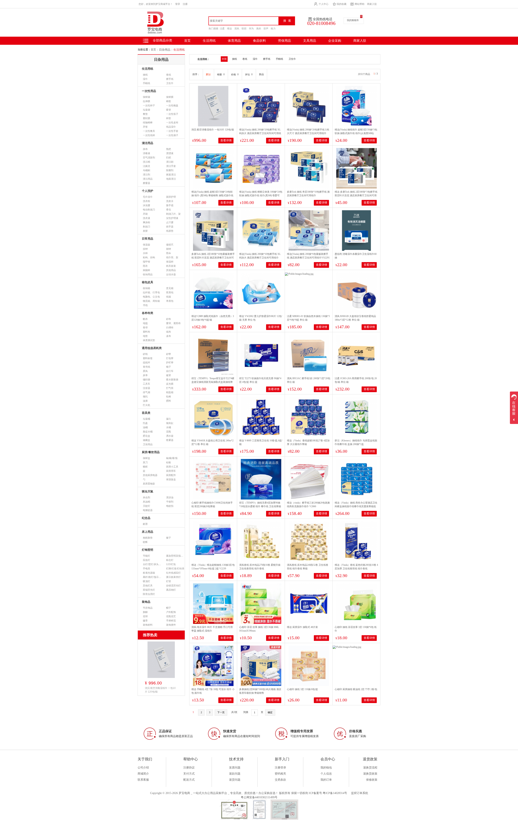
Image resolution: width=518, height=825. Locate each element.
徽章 (145, 620)
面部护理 (171, 196)
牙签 (145, 126)
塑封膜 (146, 118)
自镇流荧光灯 (173, 585)
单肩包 (169, 301)
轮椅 (168, 396)
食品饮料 (259, 40)
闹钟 (168, 249)
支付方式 (189, 773)
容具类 (146, 412)
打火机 (146, 405)
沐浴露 (146, 205)
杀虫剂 (146, 497)
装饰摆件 (171, 624)
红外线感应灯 (173, 572)
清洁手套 (171, 166)
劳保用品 (284, 40)
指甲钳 (146, 261)
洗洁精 (146, 161)
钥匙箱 (169, 392)
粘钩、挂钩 (149, 257)
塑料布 (146, 331)
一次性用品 (149, 91)
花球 (145, 616)
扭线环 (146, 362)
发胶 (145, 230)
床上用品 (147, 531)
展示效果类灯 (173, 577)
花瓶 (168, 431)
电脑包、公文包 (151, 296)
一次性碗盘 (172, 105)
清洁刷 (169, 161)
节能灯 (146, 555)
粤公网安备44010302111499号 (259, 797)
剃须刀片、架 (173, 213)
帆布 (145, 319)
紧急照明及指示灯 (176, 555)
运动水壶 (171, 274)
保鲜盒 (146, 458)
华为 (251, 28)
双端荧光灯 (149, 589)
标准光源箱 (149, 572)
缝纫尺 (169, 244)
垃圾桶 (146, 418)
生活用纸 (209, 40)
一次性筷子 (172, 114)
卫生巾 (169, 83)
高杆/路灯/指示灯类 (153, 577)
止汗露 (169, 222)
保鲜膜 (169, 97)
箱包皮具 (147, 282)
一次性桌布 (172, 122)
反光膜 (169, 383)
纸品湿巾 (171, 126)
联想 (244, 28)
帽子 (168, 607)
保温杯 (169, 261)
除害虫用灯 (149, 594)
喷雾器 (169, 440)
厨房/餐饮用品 (151, 452)
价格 (234, 74)
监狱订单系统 (359, 793)
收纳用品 (148, 274)
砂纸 (145, 354)
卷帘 (145, 327)
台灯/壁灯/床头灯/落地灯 (156, 564)
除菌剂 (169, 170)
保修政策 (371, 779)
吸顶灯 (146, 581)
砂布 (168, 319)
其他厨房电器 (150, 475)
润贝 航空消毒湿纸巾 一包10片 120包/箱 (212, 129)
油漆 (145, 400)
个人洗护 (147, 190)
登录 (177, 4)
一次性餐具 (149, 131)
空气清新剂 (149, 157)
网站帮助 (359, 4)
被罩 (168, 375)
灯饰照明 (147, 549)
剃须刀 (146, 226)
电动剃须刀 (149, 209)
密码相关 (280, 773)
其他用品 (171, 270)
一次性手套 (172, 131)
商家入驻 (372, 4)
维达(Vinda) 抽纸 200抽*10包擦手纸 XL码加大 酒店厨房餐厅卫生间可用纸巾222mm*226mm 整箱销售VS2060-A (260, 258)
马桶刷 (146, 170)
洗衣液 (146, 218)
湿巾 (145, 79)
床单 (145, 375)
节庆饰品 (148, 607)
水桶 (168, 427)
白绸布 (169, 327)
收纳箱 (146, 288)
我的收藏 (341, 4)
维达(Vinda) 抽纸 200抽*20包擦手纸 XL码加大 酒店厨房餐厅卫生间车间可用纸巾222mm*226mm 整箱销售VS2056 (260, 133)
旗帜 (145, 612)
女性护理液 (172, 218)
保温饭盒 (171, 479)
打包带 (169, 358)
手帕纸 (146, 83)
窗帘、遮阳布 (173, 323)
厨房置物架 (149, 483)
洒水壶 (169, 435)
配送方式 (189, 779)
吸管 (168, 109)
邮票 (145, 524)
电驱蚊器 (148, 510)
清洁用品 (147, 143)
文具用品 (309, 40)
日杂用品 (164, 49)
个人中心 (323, 4)
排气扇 (146, 392)
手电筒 (146, 568)
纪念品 (146, 518)
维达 (229, 28)
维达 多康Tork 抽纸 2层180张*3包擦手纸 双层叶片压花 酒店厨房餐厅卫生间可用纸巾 (356, 195)
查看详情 (226, 140)
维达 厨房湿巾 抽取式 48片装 (302, 627)
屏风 (145, 371)
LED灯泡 (171, 564)
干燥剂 (169, 501)
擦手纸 (169, 79)
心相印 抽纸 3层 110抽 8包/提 (302, 689)
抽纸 (145, 74)
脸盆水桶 (148, 431)
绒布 (168, 331)
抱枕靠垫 (148, 537)
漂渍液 (169, 153)
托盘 (145, 423)
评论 (248, 74)
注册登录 (280, 767)
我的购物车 (353, 20)
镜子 (168, 366)
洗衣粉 (146, 201)
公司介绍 (143, 767)
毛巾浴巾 (148, 196)
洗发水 (169, 201)
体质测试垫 (149, 340)
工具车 (146, 383)
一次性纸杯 (149, 135)
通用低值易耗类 (152, 348)
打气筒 (169, 388)
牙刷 (145, 213)
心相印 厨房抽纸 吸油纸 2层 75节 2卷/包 (356, 689)
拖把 (168, 149)
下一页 (221, 712)
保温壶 (146, 244)
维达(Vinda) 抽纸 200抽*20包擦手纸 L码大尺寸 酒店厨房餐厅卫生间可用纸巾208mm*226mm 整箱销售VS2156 (308, 133)
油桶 (145, 427)
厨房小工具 (172, 466)
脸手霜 (169, 205)
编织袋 (146, 379)
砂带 (168, 354)
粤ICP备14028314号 (335, 793)
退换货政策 (370, 773)
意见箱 (169, 288)
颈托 (145, 396)
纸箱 (168, 296)
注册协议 (189, 767)
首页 (153, 49)
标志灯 (169, 560)
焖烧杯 (146, 270)
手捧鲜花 (171, 620)
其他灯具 (148, 585)
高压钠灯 (171, 589)
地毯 (145, 323)
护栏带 (169, 362)
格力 (273, 28)
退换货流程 (370, 767)
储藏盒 (146, 440)
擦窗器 (146, 183)
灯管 (168, 581)
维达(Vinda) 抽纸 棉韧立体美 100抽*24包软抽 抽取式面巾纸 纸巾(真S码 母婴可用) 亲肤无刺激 (260, 195)
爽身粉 (146, 222)
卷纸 (168, 74)
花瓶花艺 (171, 616)
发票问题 (234, 767)
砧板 (168, 462)
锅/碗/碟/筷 (172, 458)
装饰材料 (148, 624)
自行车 (169, 371)
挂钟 (145, 249)
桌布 (168, 336)
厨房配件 (171, 475)
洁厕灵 (146, 166)
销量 (220, 74)
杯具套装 (171, 266)
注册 (185, 4)
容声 (265, 28)
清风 (236, 28)
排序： (196, 74)
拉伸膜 (146, 101)
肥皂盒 (146, 435)
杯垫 (168, 118)
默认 (208, 74)
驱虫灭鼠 (147, 491)
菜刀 (145, 462)
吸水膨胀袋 (172, 379)
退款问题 (234, 773)
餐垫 (145, 114)
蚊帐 (145, 542)
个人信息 (326, 773)
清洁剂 (146, 174)
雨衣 (145, 266)
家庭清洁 (171, 174)
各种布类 (147, 313)
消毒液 (146, 153)
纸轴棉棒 (148, 122)
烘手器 (169, 226)
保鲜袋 (146, 97)
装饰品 (146, 601)
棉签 (168, 101)
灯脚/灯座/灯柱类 (175, 568)
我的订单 (326, 779)
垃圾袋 (146, 109)
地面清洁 (171, 178)
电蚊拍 (169, 506)
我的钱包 (326, 767)
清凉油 (169, 497)
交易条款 (280, 779)
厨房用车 (171, 471)
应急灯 (146, 560)
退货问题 (234, 779)
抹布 (145, 149)
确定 (270, 712)
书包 (145, 305)
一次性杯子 (149, 105)
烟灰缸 (169, 423)
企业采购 (334, 40)
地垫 (145, 336)
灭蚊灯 (146, 506)
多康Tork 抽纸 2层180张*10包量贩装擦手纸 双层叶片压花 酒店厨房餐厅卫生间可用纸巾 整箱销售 (213, 258)
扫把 (168, 157)
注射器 (146, 388)
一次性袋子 (172, 135)
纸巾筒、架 (172, 257)
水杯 (145, 253)
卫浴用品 (148, 444)
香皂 (168, 209)
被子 (168, 537)
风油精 (146, 501)
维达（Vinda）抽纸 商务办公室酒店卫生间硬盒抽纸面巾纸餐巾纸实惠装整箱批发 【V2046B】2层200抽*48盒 (356, 506)
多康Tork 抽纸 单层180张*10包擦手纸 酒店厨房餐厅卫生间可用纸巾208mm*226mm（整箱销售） (308, 195)
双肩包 (169, 292)
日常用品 (147, 238)
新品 (261, 74)
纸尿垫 (169, 230)
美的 (258, 28)
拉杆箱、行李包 (151, 292)
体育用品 (234, 40)
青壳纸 (146, 366)
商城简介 (143, 773)
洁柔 (222, 28)
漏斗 (168, 418)
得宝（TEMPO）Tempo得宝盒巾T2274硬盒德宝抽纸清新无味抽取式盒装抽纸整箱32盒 (212, 382)
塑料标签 (148, 358)
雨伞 (168, 253)
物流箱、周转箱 (151, 301)
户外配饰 (171, 612)
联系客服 (143, 779)
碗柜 (145, 466)
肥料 (168, 400)
